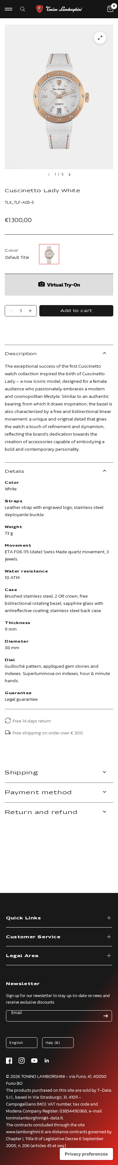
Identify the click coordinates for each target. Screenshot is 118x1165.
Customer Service (33, 936)
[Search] (18, 9)
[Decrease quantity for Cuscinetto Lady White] (11, 310)
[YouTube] (34, 1060)
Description (21, 353)
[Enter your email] (105, 1016)
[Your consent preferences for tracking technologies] (86, 1154)
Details (14, 471)
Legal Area (22, 955)
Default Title (49, 254)
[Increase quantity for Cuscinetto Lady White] (30, 310)
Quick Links (23, 918)
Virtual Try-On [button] (63, 284)
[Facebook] (9, 1060)
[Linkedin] (47, 1060)
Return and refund (41, 812)
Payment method (38, 792)
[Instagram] (22, 1060)
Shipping (21, 773)
